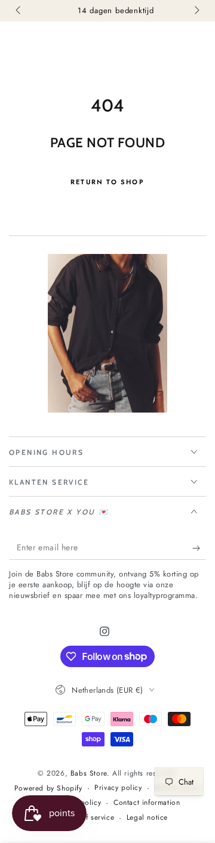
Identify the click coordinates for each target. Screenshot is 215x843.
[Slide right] (196, 10)
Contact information (146, 803)
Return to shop (107, 182)
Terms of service (87, 818)
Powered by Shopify (48, 788)
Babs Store (88, 773)
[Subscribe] (199, 548)
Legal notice (147, 818)
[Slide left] (19, 10)
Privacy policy (118, 788)
